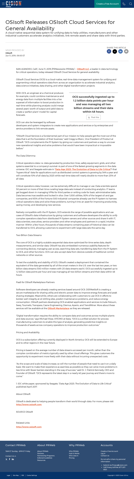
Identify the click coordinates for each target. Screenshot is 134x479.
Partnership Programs (46, 456)
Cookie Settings (32, 475)
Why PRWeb (74, 451)
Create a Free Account (107, 4)
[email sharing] (126, 51)
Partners (40, 453)
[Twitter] (6, 459)
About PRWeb (42, 451)
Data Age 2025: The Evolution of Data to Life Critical (83, 169)
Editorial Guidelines (44, 458)
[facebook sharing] (109, 51)
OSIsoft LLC (83, 69)
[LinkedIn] (13, 459)
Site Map (16, 475)
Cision (121, 475)
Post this (95, 117)
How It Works (74, 453)
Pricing (71, 458)
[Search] (130, 4)
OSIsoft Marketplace (58, 308)
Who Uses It (73, 456)
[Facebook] (9, 459)
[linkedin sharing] (120, 51)
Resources (41, 460)
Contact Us (9, 456)
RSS (22, 475)
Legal (8, 475)
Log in (103, 453)
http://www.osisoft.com (29, 404)
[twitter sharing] (115, 51)
